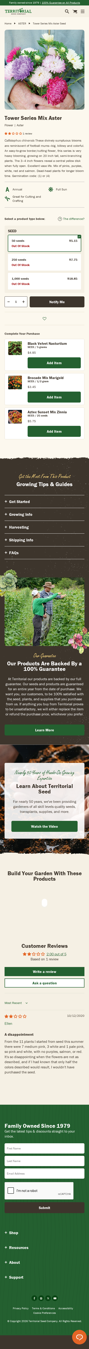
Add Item (54, 363)
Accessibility (65, 1308)
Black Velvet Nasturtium (47, 343)
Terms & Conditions (43, 1308)
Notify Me (57, 302)
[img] (15, 1016)
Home (8, 23)
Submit (44, 1207)
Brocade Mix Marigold (46, 377)
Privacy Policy (21, 1308)
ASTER (22, 23)
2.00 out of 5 (56, 954)
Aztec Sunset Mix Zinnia (47, 412)
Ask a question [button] (44, 983)
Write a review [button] (44, 971)
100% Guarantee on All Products (61, 2)
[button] (14, 133)
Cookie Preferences (44, 1313)
